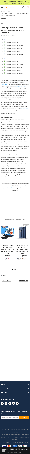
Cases (8, 11)
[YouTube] (17, 403)
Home (3, 11)
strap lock (24, 109)
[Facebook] (2, 403)
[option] (7, 242)
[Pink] (9, 259)
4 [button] (17, 269)
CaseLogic (4, 85)
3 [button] (15, 269)
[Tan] (23, 259)
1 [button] (12, 269)
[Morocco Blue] (18, 259)
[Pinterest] (13, 403)
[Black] (20, 259)
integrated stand (6, 188)
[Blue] (6, 259)
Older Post (6, 280)
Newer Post (23, 280)
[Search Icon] (18, 7)
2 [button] (14, 269)
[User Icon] (23, 7)
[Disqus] (15, 307)
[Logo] (10, 7)
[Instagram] (9, 403)
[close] (28, 2)
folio (4, 275)
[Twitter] (6, 403)
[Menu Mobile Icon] (2, 7)
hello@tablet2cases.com (19, 442)
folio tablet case (20, 87)
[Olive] (25, 259)
